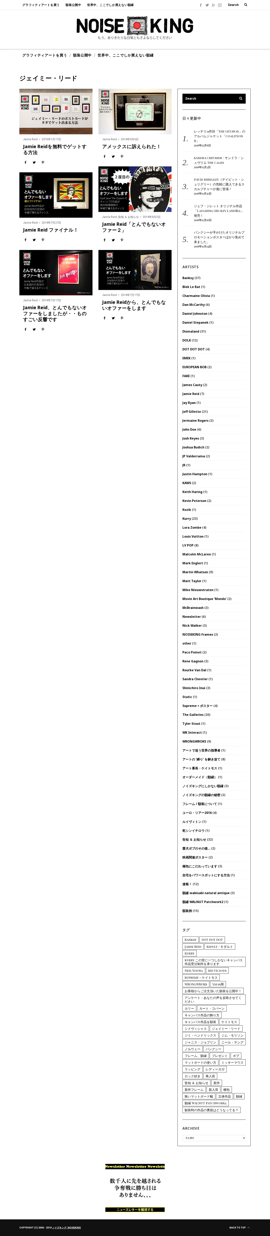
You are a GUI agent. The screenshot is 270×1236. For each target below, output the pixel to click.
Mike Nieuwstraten (197, 590)
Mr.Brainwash (193, 608)
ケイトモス (229, 1022)
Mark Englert (192, 563)
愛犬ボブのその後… (196, 848)
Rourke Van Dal (194, 670)
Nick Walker (192, 625)
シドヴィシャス (196, 1028)
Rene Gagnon (192, 661)
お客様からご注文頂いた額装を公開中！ (213, 991)
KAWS (186, 483)
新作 (216, 1083)
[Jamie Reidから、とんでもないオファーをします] (135, 270)
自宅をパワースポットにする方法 (206, 875)
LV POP (188, 545)
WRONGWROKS (194, 741)
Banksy (188, 278)
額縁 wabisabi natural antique (206, 893)
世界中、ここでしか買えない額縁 (110, 5)
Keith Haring (192, 492)
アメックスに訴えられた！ (131, 146)
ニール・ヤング (232, 1042)
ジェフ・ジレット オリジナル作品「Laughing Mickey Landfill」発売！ (219, 210)
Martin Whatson (195, 572)
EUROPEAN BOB (194, 367)
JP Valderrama (193, 456)
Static (187, 697)
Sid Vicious (217, 970)
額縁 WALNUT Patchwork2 (202, 902)
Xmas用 (218, 984)
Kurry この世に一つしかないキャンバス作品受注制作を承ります (214, 962)
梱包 (226, 1089)
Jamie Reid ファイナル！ (50, 229)
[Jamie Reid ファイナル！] (56, 195)
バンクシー (213, 1049)
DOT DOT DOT (193, 349)
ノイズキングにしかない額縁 (203, 786)
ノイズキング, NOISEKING (66, 1227)
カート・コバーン (212, 1008)
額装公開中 (73, 5)
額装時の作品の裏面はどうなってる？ (211, 1110)
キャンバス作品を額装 (200, 1022)
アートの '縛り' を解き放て (201, 759)
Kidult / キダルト (220, 946)
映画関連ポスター (195, 857)
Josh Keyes (190, 438)
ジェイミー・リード (226, 1028)
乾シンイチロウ (193, 830)
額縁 (239, 1096)
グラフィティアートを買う (41, 5)
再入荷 (210, 1076)
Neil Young (194, 970)
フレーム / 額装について (199, 804)
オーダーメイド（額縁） (199, 777)
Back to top (237, 1227)
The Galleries (193, 714)
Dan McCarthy (193, 304)
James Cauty (192, 385)
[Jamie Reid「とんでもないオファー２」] (135, 189)
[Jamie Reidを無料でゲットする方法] (56, 111)
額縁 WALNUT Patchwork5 (206, 1103)
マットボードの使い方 (200, 1062)
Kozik (186, 509)
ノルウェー (192, 1049)
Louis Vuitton (193, 536)
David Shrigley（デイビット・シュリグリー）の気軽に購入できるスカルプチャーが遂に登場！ (219, 184)
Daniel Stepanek (195, 322)
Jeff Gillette (191, 411)
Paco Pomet (192, 652)
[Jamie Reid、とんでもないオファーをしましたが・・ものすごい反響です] (56, 272)
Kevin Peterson (194, 501)
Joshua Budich (193, 447)
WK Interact (192, 732)
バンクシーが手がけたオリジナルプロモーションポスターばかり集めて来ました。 (219, 237)
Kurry (186, 518)
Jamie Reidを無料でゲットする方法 (55, 149)
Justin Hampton (194, 474)
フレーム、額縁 (196, 1056)
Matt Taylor (191, 581)
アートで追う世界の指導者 (201, 750)
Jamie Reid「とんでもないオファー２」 (134, 227)
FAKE (186, 376)
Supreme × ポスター (197, 706)
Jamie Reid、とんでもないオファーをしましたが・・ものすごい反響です (55, 313)
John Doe (189, 429)
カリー (189, 1008)
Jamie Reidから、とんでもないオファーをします (134, 305)
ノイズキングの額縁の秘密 (201, 795)
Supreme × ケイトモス (201, 977)
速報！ (187, 884)
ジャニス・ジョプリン (200, 1042)
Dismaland (190, 331)
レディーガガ (215, 1069)
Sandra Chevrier (195, 679)
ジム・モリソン (232, 1035)
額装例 (187, 911)
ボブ (236, 1056)
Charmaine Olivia (196, 296)
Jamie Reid (30, 139)
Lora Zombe (191, 527)
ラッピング (192, 1069)
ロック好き (192, 1076)
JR (183, 465)
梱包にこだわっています (199, 866)
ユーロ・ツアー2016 (197, 813)
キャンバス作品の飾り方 (202, 1015)
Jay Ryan (189, 403)
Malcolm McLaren (196, 554)
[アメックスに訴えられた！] (135, 111)
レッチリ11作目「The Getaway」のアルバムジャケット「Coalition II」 (219, 136)
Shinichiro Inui (193, 688)
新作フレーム (194, 1089)
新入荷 (213, 1089)
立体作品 (224, 1096)
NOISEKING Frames (197, 634)
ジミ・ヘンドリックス (200, 1035)
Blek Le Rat (191, 287)
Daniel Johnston (194, 313)
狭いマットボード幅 (199, 1096)
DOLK (186, 340)
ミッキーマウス (232, 1062)
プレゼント (220, 1056)
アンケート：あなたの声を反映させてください (213, 999)
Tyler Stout (191, 723)
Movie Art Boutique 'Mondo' (204, 599)
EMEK (186, 358)
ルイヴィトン (191, 821)
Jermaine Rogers (195, 420)
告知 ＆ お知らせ (128, 216)
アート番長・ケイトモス (199, 768)
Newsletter (191, 616)
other (186, 643)
